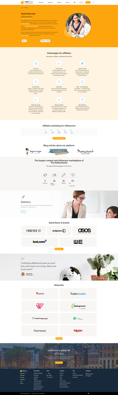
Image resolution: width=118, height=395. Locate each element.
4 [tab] (64, 130)
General (74, 373)
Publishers (22, 375)
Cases (61, 379)
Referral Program (63, 384)
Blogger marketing (38, 388)
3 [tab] (57, 130)
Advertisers (41, 2)
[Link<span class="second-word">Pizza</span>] (22, 2)
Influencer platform (38, 381)
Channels (22, 377)
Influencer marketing (38, 373)
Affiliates (59, 2)
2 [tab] (51, 130)
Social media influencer (38, 386)
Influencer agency (37, 383)
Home (22, 7)
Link (29, 2)
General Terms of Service (65, 383)
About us (62, 373)
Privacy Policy (63, 381)
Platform (67, 2)
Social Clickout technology (31, 26)
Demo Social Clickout (64, 386)
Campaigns (22, 379)
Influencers (50, 2)
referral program (25, 35)
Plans (61, 377)
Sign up (21, 383)
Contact (61, 375)
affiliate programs (25, 23)
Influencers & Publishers (78, 375)
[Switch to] (75, 2)
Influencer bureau (37, 384)
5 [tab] (70, 130)
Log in (21, 381)
